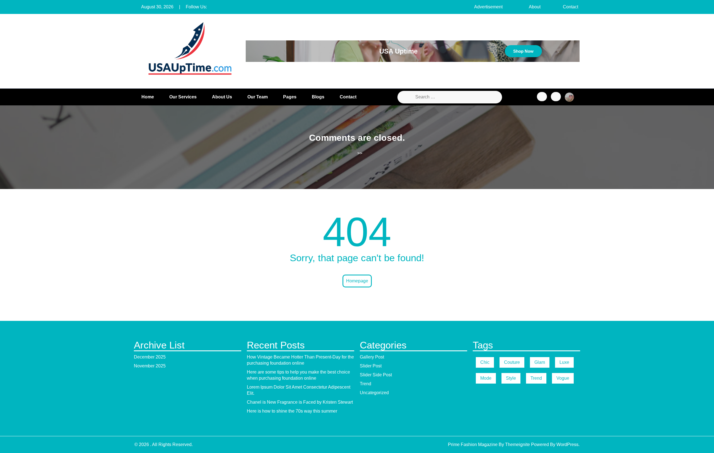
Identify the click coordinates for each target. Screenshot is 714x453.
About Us (222, 97)
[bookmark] (542, 96)
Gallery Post (372, 357)
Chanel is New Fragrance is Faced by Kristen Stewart (300, 402)
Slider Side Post (376, 374)
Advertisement (488, 6)
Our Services (183, 97)
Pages (289, 97)
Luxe (564, 362)
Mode (485, 378)
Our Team (257, 97)
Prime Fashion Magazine (473, 444)
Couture (512, 362)
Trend (365, 383)
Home (147, 97)
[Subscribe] (556, 96)
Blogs (318, 97)
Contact (570, 6)
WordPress (567, 444)
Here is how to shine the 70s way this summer (292, 411)
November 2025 (150, 366)
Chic (484, 362)
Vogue (562, 378)
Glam (539, 362)
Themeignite (517, 444)
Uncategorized (374, 392)
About (535, 6)
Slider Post (371, 366)
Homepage (357, 280)
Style (511, 378)
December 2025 (150, 357)
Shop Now (523, 51)
